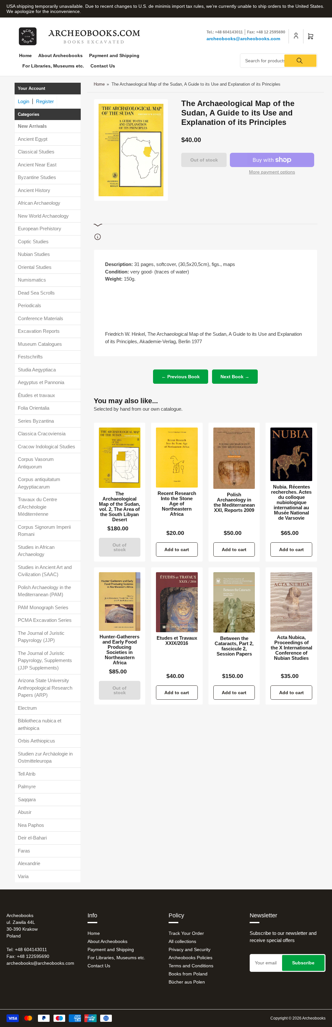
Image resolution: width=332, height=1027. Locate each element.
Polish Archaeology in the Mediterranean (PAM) (44, 591)
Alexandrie (29, 863)
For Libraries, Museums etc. (53, 65)
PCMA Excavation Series (45, 620)
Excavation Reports (39, 331)
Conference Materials (40, 318)
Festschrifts (30, 356)
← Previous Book (180, 376)
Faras (24, 850)
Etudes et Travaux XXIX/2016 (177, 640)
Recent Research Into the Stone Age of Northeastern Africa (177, 504)
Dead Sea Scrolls (36, 293)
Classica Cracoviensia (41, 433)
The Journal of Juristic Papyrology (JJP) (41, 636)
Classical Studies (36, 151)
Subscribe (303, 962)
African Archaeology (39, 203)
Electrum (27, 708)
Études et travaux (36, 395)
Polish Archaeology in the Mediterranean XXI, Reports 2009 (234, 502)
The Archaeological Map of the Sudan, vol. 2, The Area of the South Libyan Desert (119, 506)
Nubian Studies (34, 254)
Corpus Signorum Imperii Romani (44, 530)
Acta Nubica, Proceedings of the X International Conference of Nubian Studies (291, 648)
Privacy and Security (189, 949)
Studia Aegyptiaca (37, 369)
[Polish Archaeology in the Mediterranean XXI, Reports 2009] (234, 458)
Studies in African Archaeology (36, 550)
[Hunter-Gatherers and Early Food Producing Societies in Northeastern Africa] (120, 601)
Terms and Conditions (191, 965)
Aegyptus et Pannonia (41, 382)
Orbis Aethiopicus (36, 740)
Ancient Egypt (32, 139)
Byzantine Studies (37, 177)
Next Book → (234, 376)
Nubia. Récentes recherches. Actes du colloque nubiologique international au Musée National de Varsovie (291, 502)
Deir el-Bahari (32, 837)
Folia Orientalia (33, 408)
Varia (23, 876)
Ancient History (34, 190)
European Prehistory (39, 228)
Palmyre (27, 786)
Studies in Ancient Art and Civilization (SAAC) (45, 570)
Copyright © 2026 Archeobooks (298, 1018)
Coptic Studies (33, 241)
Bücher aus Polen (187, 982)
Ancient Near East (37, 164)
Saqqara (27, 799)
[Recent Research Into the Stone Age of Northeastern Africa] (177, 458)
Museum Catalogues (40, 344)
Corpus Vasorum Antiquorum (36, 462)
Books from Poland (188, 973)
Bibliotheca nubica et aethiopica (39, 724)
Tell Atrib (26, 774)
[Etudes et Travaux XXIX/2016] (177, 602)
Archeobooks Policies (190, 957)
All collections (182, 941)
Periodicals (29, 305)
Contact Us (102, 65)
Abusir (24, 812)
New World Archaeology (43, 216)
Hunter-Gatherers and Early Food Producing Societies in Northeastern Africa (119, 649)
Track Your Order (186, 933)
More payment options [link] (272, 172)
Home (25, 55)
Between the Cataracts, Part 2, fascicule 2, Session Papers (234, 646)
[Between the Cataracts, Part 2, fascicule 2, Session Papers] (234, 602)
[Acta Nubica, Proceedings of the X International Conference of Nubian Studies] (291, 602)
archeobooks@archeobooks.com (243, 38)
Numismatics (32, 280)
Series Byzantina (36, 421)
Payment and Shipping (114, 55)
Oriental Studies (35, 267)
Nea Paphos (31, 825)
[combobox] (278, 61)
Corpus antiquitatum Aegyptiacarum (39, 483)
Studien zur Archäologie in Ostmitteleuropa (45, 757)
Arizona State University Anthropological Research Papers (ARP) (45, 688)
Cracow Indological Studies (46, 446)
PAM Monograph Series (43, 607)
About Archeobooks (60, 55)
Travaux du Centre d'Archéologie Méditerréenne (37, 507)
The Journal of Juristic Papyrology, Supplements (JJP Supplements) (45, 660)
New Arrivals (32, 126)
